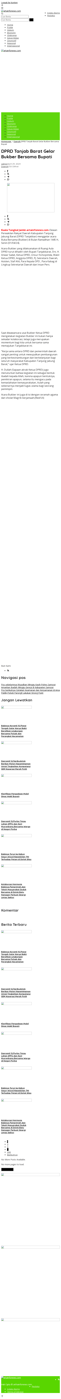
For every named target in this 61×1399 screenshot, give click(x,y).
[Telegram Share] (8, 176)
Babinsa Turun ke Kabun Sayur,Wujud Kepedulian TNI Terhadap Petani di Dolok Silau (16, 856)
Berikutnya (12, 1154)
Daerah (4, 166)
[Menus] (2, 5)
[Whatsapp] (8, 179)
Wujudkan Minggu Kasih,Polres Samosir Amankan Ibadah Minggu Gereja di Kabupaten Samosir (28, 686)
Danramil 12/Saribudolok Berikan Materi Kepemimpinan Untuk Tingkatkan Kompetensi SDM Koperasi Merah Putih (15, 993)
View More (7, 1169)
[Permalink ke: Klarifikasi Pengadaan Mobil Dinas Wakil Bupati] (16, 776)
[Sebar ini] (7, 171)
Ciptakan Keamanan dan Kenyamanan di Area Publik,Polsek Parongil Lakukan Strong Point (30, 691)
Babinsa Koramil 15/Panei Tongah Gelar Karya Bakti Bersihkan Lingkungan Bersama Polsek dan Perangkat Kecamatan (14, 730)
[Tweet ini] (8, 174)
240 (9, 1152)
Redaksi (36, 1386)
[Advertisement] (30, 82)
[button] (31, 19)
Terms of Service (15, 1391)
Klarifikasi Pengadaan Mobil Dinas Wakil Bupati (15, 1024)
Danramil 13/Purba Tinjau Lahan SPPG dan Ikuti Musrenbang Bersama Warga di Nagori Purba (15, 1057)
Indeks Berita (13, 1389)
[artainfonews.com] (11, 11)
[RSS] (8, 670)
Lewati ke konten (9, 2)
